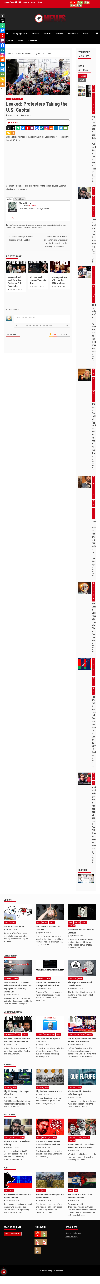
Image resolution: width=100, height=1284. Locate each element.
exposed (39, 225)
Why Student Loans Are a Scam (49, 1091)
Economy (9, 1064)
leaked (54, 225)
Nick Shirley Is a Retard (14, 926)
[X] (8, 128)
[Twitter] (12, 217)
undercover (27, 227)
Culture (47, 33)
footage (49, 225)
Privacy (39, 2)
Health (85, 33)
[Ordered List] (30, 325)
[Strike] (27, 325)
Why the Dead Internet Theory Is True (38, 280)
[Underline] (23, 325)
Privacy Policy (71, 1236)
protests (8, 227)
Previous (81, 879)
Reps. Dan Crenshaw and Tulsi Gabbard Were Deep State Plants (94, 144)
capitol (16, 225)
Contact (26, 2)
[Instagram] (46, 128)
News (35, 33)
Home (10, 53)
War (21, 99)
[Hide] (1, 89)
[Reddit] (51, 128)
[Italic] (20, 325)
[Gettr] (27, 128)
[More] (13, 133)
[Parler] (32, 128)
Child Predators (93, 487)
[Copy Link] (8, 133)
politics (59, 225)
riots (13, 227)
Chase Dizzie (25, 203)
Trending (72, 926)
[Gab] (18, 128)
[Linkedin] (56, 128)
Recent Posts (19, 199)
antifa (11, 225)
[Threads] (13, 128)
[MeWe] (42, 128)
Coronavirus (93, 275)
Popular (83, 76)
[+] (50, 325)
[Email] (65, 128)
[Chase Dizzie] (12, 214)
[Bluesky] (23, 128)
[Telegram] (61, 128)
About (33, 2)
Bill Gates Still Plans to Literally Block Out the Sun (94, 622)
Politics (59, 33)
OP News (32, 205)
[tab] (82, 76)
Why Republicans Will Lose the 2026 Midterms (59, 280)
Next (91, 879)
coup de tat (26, 225)
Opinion (9, 40)
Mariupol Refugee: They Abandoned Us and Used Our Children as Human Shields (94, 818)
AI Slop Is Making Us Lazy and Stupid (86, 878)
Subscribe (32, 40)
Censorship (10, 955)
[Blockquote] (37, 325)
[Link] (44, 325)
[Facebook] (37, 128)
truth (21, 227)
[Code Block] (40, 325)
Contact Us (70, 1233)
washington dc (37, 227)
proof (64, 225)
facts (44, 225)
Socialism (93, 109)
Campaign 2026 (20, 33)
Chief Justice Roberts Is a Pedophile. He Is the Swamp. (94, 543)
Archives (72, 33)
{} (47, 325)
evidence (33, 225)
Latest (82, 79)
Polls (20, 40)
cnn (20, 225)
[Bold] (16, 325)
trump (18, 227)
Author (9, 199)
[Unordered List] (33, 325)
